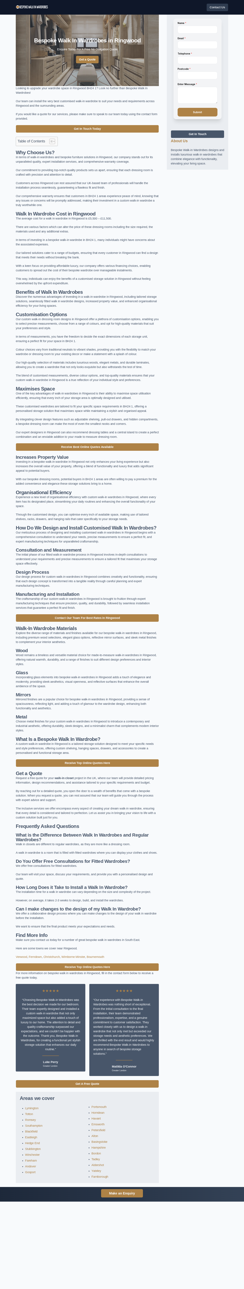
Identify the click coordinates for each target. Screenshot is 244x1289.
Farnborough (99, 1176)
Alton (94, 1136)
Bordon (96, 1153)
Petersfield (98, 1130)
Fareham (31, 1160)
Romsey (30, 1120)
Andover (30, 1166)
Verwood (21, 957)
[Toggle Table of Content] (50, 141)
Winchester (32, 1154)
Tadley (95, 1159)
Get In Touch (197, 134)
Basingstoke (99, 1141)
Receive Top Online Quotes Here (87, 763)
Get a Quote (87, 59)
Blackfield (31, 1131)
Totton (29, 1114)
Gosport (30, 1172)
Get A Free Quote (87, 1083)
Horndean (97, 1112)
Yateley (96, 1171)
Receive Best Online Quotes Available (87, 447)
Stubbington (33, 1149)
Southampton (33, 1125)
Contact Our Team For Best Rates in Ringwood (87, 618)
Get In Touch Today (87, 128)
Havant (96, 1118)
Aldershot (97, 1165)
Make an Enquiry (122, 1193)
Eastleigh (31, 1137)
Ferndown (35, 957)
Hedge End (32, 1143)
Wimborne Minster (73, 957)
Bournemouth (95, 957)
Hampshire (98, 1147)
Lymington (31, 1108)
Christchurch (51, 957)
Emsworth (98, 1124)
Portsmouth (98, 1107)
